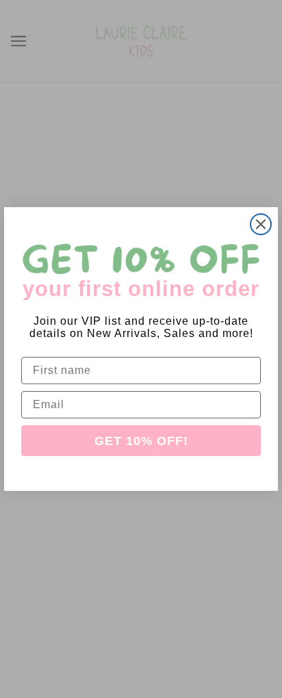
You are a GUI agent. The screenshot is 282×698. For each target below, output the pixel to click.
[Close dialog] (261, 224)
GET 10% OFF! (141, 441)
